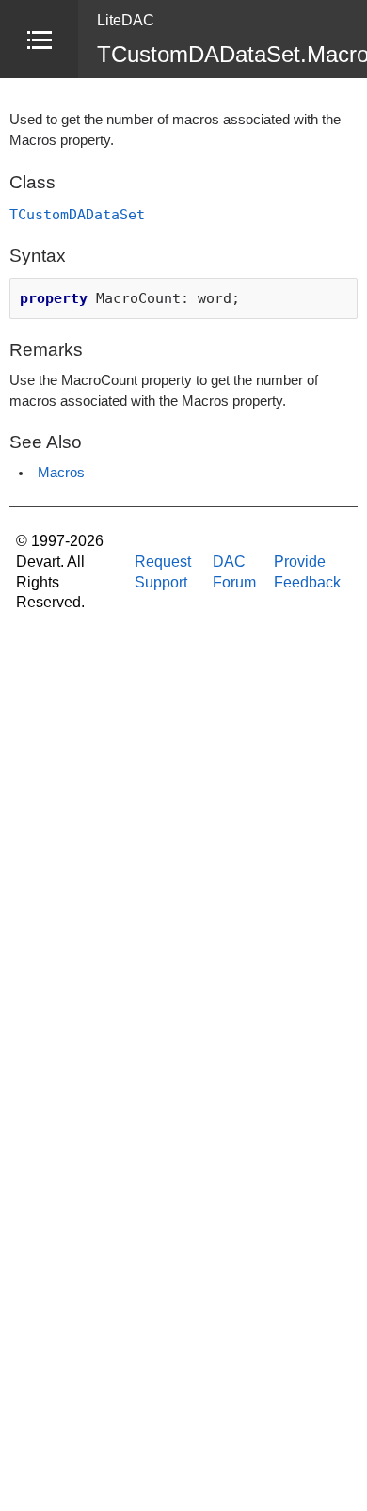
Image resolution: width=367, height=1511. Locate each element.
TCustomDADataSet (77, 214)
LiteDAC (125, 20)
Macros (61, 472)
